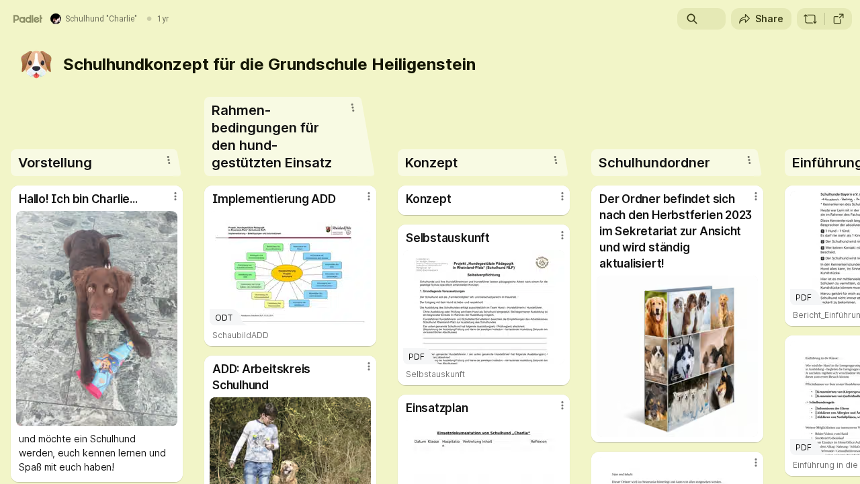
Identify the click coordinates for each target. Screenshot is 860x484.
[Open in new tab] (838, 19)
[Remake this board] (810, 19)
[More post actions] (175, 196)
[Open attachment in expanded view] (96, 318)
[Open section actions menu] (168, 160)
